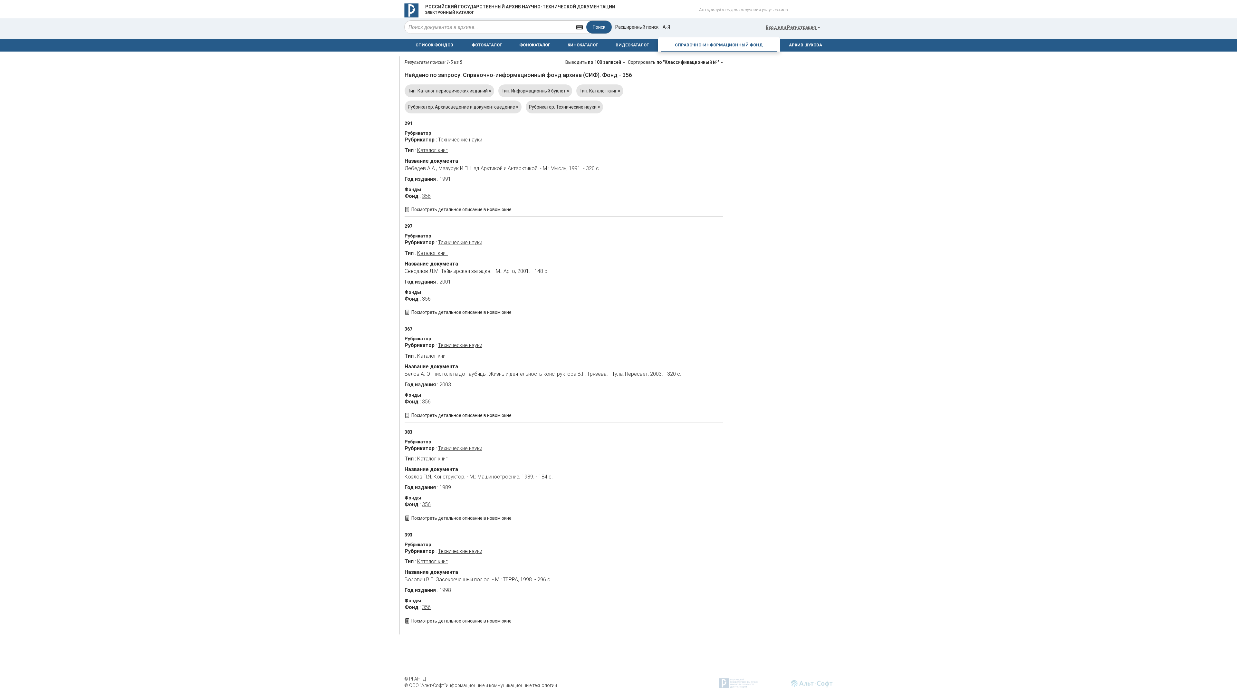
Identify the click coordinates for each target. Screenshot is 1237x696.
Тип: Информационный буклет (535, 90)
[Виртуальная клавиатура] (579, 27)
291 (408, 123)
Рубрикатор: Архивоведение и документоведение (463, 107)
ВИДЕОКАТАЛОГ (632, 45)
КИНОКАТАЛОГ (583, 45)
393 (408, 534)
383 (408, 432)
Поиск (599, 27)
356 (426, 196)
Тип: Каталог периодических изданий (449, 90)
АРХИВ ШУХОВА (805, 45)
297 (408, 226)
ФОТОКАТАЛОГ (487, 45)
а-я (666, 27)
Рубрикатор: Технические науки (564, 107)
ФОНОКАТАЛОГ (534, 45)
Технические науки (460, 140)
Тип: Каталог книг (600, 90)
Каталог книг (432, 150)
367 (408, 329)
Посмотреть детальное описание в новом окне (461, 209)
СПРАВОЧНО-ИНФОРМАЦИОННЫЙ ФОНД (719, 45)
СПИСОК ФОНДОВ (434, 45)
